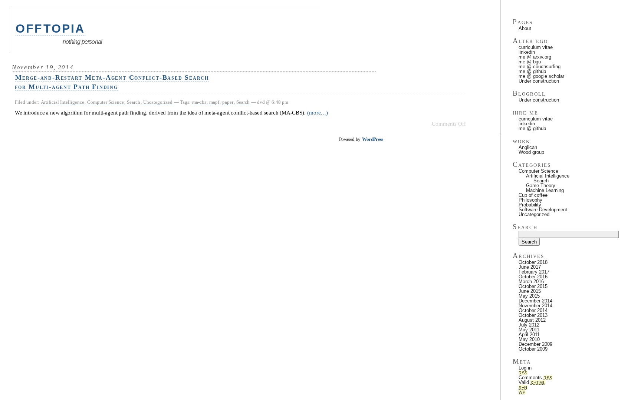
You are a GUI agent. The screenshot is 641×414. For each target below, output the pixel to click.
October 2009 (533, 349)
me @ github (532, 71)
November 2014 (535, 305)
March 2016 (531, 281)
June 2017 (530, 267)
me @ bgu (530, 61)
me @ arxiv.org (535, 57)
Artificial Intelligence (62, 102)
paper (227, 102)
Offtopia (50, 28)
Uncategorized (157, 102)
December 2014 (535, 301)
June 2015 (530, 291)
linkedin (527, 52)
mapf (214, 102)
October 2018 (533, 262)
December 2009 (535, 344)
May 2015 (529, 296)
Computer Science (105, 102)
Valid (532, 382)
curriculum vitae (536, 47)
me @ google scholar (541, 76)
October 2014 (533, 310)
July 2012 (529, 325)
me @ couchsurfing (540, 66)
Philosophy (530, 200)
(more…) (317, 112)
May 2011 (529, 329)
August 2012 (532, 320)
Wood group (531, 152)
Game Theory (540, 185)
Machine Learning (545, 190)
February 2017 (534, 272)
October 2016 (533, 276)
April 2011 (529, 334)
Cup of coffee (533, 195)
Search (133, 102)
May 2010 (529, 339)
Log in (525, 368)
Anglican (528, 147)
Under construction (539, 81)
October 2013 (533, 315)
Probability (530, 205)
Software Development (543, 209)
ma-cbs (199, 102)
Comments (535, 377)
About (525, 28)
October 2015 (533, 286)
